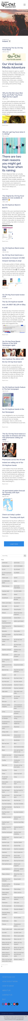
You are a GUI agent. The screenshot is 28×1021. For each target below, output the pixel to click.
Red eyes (4, 701)
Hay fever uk (17, 807)
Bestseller (4, 631)
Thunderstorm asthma (17, 925)
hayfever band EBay (19, 822)
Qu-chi (3, 569)
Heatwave (4, 852)
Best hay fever (5, 743)
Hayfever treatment (18, 688)
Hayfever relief (5, 591)
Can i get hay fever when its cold (18, 750)
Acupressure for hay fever (7, 665)
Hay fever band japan (17, 796)
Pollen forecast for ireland (6, 626)
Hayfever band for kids (18, 828)
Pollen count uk (17, 892)
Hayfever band (5, 566)
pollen (15, 581)
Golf (15, 674)
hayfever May (17, 845)
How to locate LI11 (18, 852)
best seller (4, 606)
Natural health (17, 879)
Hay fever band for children (18, 791)
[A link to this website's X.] (9, 1004)
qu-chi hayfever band (6, 660)
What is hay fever (6, 939)
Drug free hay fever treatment (18, 670)
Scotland (16, 659)
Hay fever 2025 (5, 678)
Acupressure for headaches (6, 722)
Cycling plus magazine (17, 761)
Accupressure (5, 609)
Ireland (15, 594)
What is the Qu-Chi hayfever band (6, 943)
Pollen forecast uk (18, 626)
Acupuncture (17, 602)
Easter (15, 770)
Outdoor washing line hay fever (6, 884)
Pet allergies (17, 884)
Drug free (4, 770)
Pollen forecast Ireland (5, 898)
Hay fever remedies (18, 803)
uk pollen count (17, 932)
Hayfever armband (6, 649)
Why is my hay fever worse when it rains (7, 960)
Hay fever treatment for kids (7, 807)
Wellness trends (6, 935)
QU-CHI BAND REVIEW (17, 598)
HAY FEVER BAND (18, 566)
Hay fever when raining (5, 812)
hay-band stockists (18, 812)
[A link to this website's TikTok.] (17, 1004)
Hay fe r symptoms (6, 787)
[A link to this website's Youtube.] (14, 1004)
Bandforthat (17, 740)
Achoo (3, 711)
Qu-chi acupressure (6, 905)
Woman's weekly (18, 959)
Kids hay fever (5, 860)
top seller (4, 932)
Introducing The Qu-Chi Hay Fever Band (12, 49)
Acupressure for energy (17, 717)
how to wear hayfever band (17, 856)
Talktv (15, 920)
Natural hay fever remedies (6, 879)
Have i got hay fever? (17, 782)
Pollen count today (6, 602)
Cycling (4, 760)
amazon (16, 731)
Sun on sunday (17, 917)
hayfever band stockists (5, 838)
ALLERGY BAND (17, 591)
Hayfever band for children (6, 828)
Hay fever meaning (6, 803)
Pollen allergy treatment (5, 893)
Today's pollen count (7, 929)
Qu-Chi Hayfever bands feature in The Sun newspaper (13, 388)
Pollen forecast (5, 586)
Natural (4, 612)
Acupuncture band (6, 617)
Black (3, 746)
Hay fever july (17, 800)
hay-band (16, 606)
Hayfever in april (18, 837)
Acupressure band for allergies (6, 717)
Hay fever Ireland (18, 634)
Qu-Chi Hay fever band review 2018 (13, 295)
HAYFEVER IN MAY (6, 688)
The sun (4, 924)
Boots (3, 750)
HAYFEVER (4, 562)
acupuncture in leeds (5, 727)
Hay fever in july (6, 800)
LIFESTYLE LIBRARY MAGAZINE (18, 869)
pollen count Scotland (17, 655)
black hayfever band (19, 746)
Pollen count (5, 577)
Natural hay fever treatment (18, 613)
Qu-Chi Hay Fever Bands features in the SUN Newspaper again (11, 343)
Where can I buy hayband (18, 943)
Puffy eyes (16, 902)
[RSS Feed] (1, 966)
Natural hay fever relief (18, 874)
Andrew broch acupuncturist (17, 735)
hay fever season (18, 681)
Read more (5, 86)
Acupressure (5, 597)
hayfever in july (5, 842)
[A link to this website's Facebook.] (3, 1004)
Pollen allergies (5, 889)
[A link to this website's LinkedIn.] (11, 1004)
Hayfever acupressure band (6, 621)
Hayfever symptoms (19, 849)
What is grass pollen (19, 935)
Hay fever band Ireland (5, 796)
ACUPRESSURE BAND (6, 581)
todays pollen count (18, 929)
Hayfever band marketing (17, 833)
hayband (4, 594)
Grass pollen (17, 631)
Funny (15, 777)
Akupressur (16, 726)
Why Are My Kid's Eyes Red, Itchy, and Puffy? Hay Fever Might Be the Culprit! (12, 95)
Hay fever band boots (5, 791)
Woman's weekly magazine (6, 705)
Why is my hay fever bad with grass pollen (19, 954)
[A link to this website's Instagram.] (6, 1004)
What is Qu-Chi (17, 939)
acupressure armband (17, 712)
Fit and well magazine (5, 777)
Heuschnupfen (17, 609)
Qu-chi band (17, 569)
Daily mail (4, 765)
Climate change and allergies (19, 755)
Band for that (5, 669)
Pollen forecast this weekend (18, 898)
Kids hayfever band (6, 864)
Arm (3, 740)
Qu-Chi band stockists (17, 697)
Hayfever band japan (7, 832)
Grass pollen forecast (5, 782)
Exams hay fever (18, 773)
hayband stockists (6, 817)
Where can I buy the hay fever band (19, 948)
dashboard (11, 1013)
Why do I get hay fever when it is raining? (13, 133)
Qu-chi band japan (18, 905)
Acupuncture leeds (18, 664)
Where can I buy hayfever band (6, 948)
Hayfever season (6, 849)
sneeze (15, 912)
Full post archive (4, 964)
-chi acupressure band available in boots (18, 706)
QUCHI (15, 577)
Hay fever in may (18, 678)
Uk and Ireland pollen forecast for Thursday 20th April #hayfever (13, 492)
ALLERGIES (16, 572)
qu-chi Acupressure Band (6, 573)
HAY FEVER (16, 562)
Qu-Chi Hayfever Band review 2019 (13, 249)
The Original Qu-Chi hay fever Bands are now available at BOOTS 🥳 (13, 198)
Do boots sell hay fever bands (18, 766)
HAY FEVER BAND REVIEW (6, 635)
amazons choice (6, 735)
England (4, 674)
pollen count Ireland (18, 621)
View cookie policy (19, 1019)
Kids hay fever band (18, 860)
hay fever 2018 (17, 787)
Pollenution (4, 902)
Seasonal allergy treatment (6, 913)
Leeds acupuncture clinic (6, 697)
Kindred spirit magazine (17, 864)
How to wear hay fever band (6, 856)
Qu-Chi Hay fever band (18, 640)
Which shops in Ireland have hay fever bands (6, 954)
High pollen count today (18, 692)
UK (14, 701)
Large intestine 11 (6, 869)
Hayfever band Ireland (17, 650)
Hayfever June (5, 845)
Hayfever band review (5, 640)
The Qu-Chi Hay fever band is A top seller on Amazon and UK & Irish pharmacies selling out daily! (13, 436)
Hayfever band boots (5, 822)
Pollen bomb (5, 654)
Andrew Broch (17, 617)
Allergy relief (5, 731)
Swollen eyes (5, 920)
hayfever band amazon (17, 817)
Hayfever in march (18, 684)
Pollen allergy (17, 889)
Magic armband (6, 874)
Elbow (3, 773)
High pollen (5, 691)
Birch (15, 743)
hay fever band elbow (17, 645)
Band (3, 644)
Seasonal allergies (18, 909)
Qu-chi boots (5, 909)
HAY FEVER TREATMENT (17, 586)
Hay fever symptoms (7, 684)
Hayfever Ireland (18, 842)
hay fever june (5, 681)
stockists (4, 917)
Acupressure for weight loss (17, 722)
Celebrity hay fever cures (6, 755)
